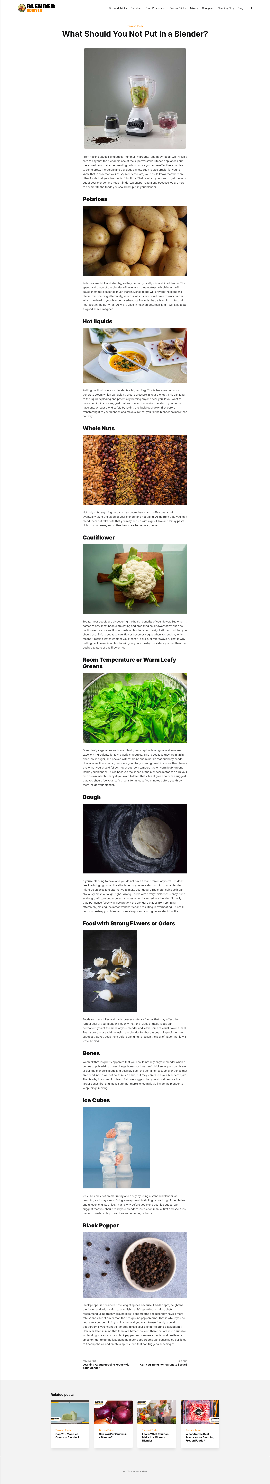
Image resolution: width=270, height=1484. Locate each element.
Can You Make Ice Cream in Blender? (67, 1435)
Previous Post (106, 1364)
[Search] (252, 8)
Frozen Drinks (178, 8)
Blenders (136, 8)
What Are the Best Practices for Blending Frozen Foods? (200, 1437)
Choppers (207, 8)
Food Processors (156, 8)
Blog (240, 8)
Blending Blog (226, 8)
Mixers (194, 8)
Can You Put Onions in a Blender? (113, 1435)
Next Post (163, 1363)
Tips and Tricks (118, 8)
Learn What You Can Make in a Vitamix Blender (155, 1437)
